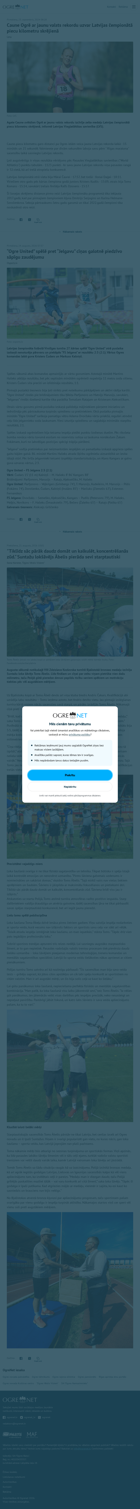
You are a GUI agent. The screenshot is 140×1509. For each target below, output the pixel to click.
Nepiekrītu (70, 786)
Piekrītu (70, 775)
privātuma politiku (79, 734)
